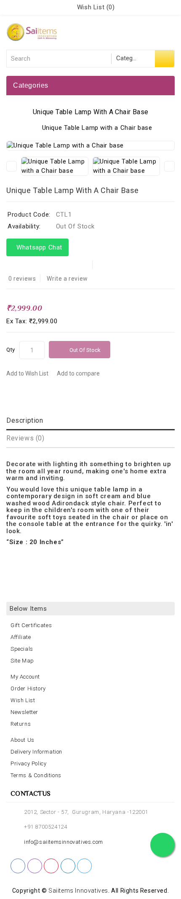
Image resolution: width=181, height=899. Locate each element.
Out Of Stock (85, 350)
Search (164, 58)
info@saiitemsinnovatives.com (63, 842)
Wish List (23, 700)
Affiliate (21, 637)
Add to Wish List (27, 373)
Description (24, 420)
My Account (25, 677)
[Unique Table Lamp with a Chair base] (90, 145)
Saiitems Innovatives (78, 890)
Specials (22, 649)
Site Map (22, 660)
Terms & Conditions (36, 775)
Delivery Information (36, 752)
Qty (10, 349)
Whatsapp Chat (37, 247)
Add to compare (78, 373)
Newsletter (24, 712)
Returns (21, 724)
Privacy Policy (28, 763)
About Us (23, 740)
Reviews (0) (25, 438)
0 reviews (22, 278)
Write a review (67, 278)
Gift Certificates (31, 625)
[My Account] (65, 7)
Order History (28, 688)
